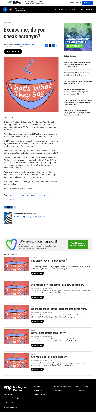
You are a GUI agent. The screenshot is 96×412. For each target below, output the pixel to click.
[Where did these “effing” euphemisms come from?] (16, 312)
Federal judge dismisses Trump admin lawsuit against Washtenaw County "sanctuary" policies (77, 64)
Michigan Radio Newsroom (25, 44)
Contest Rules (58, 390)
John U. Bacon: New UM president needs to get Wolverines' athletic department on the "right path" (78, 102)
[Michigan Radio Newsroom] (8, 218)
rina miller (13, 199)
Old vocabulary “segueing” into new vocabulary (57, 284)
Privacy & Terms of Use (81, 386)
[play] (5, 9)
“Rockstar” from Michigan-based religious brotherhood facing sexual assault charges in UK (76, 92)
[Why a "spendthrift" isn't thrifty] (16, 336)
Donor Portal (75, 2)
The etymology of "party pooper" (49, 260)
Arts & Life (7, 23)
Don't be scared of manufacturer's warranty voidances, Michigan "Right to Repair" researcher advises (77, 113)
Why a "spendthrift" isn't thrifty (48, 333)
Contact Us (37, 386)
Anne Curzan (43, 195)
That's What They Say (28, 195)
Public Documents (39, 394)
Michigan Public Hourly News (62, 386)
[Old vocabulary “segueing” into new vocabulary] (16, 288)
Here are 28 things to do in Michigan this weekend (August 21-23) (78, 82)
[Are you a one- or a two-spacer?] (16, 360)
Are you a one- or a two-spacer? (49, 356)
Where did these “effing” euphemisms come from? (59, 308)
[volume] (10, 9)
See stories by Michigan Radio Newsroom (30, 216)
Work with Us (38, 390)
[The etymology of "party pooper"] (16, 264)
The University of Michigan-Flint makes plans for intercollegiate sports (77, 74)
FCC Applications (79, 390)
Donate (88, 3)
